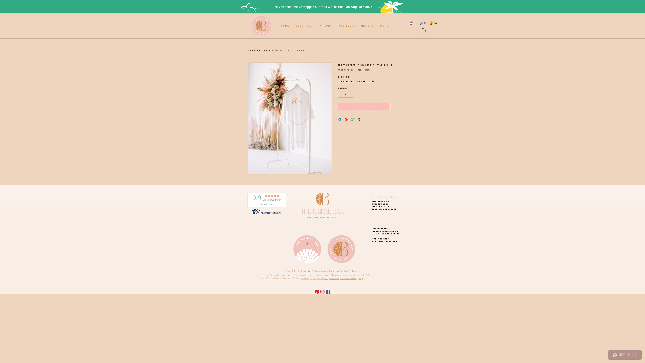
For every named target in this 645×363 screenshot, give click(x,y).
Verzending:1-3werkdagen (356, 82)
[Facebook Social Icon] (328, 292)
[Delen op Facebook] (340, 119)
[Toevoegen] (393, 106)
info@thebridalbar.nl (386, 231)
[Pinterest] (317, 292)
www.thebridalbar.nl (385, 234)
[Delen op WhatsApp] (353, 119)
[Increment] (350, 94)
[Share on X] (359, 119)
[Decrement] (340, 94)
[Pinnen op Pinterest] (346, 119)
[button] (423, 31)
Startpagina (257, 50)
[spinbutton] (345, 94)
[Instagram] (322, 292)
